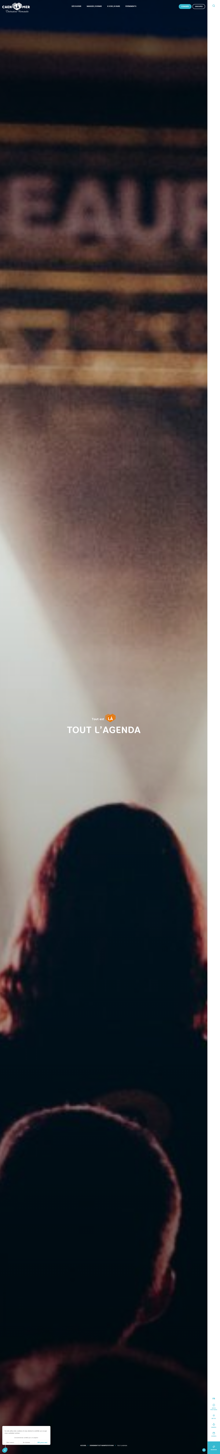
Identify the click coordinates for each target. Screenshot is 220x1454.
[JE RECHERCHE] (213, 6)
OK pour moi (42, 1442)
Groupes (199, 6)
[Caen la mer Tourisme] (16, 7)
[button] (5, 1450)
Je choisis (26, 1442)
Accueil (83, 1445)
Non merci (10, 1442)
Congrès (185, 6)
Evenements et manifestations (102, 1445)
